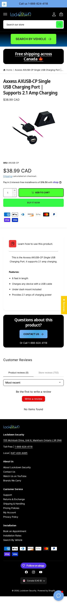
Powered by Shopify (46, 591)
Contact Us (31, 334)
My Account (9, 512)
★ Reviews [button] (64, 305)
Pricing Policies (11, 508)
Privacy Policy (10, 516)
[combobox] (33, 24)
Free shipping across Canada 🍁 (33, 56)
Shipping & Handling (14, 503)
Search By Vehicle (31, 39)
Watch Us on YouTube (14, 476)
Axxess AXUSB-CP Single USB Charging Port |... (39, 70)
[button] (5, 14)
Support (7, 494)
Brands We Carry (12, 480)
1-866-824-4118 (24, 446)
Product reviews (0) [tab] (18, 372)
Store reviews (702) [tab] (49, 372)
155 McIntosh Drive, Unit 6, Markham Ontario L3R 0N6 (32, 440)
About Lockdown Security (17, 467)
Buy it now (33, 202)
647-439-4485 (19, 453)
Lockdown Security (28, 591)
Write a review (33, 398)
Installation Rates (12, 535)
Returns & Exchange (14, 499)
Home (9, 70)
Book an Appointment (14, 531)
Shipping (7, 176)
